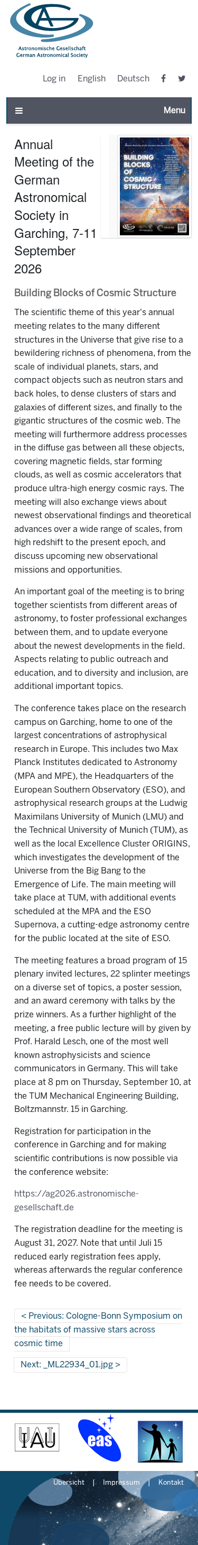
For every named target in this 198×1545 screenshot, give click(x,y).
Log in (54, 79)
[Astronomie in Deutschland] (160, 1438)
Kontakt (171, 1483)
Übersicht (68, 1483)
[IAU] (37, 1438)
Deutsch (133, 79)
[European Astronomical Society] (99, 1438)
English (92, 79)
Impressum (121, 1483)
